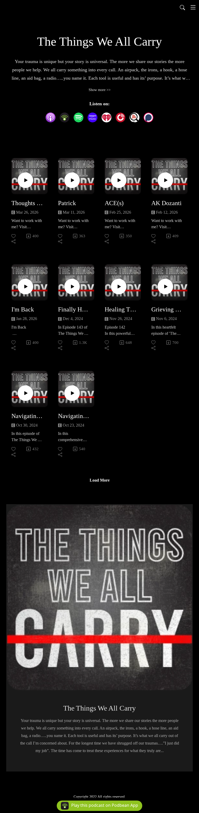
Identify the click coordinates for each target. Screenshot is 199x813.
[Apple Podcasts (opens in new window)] (50, 117)
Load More (100, 480)
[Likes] (14, 236)
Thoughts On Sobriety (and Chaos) (27, 203)
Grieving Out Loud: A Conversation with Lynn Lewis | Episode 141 (167, 309)
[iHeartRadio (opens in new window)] (106, 117)
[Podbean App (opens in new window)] (64, 117)
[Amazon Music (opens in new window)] (92, 117)
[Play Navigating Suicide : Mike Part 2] (72, 393)
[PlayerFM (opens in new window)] (120, 117)
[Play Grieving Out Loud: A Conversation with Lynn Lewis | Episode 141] (165, 286)
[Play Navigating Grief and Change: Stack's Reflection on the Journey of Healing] (25, 393)
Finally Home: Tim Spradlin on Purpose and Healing (74, 309)
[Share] (14, 241)
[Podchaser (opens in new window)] (148, 117)
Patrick (67, 203)
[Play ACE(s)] (118, 180)
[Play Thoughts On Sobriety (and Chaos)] (25, 180)
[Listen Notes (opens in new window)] (134, 117)
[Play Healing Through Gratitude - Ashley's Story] (118, 286)
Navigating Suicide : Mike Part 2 (74, 416)
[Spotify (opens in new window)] (78, 117)
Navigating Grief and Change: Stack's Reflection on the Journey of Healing (27, 416)
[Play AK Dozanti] (165, 180)
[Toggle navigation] (193, 7)
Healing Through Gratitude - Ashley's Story (121, 309)
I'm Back (22, 309)
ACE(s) (114, 203)
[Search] (182, 7)
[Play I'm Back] (25, 286)
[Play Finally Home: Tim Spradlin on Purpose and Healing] (72, 286)
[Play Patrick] (72, 180)
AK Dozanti (166, 203)
